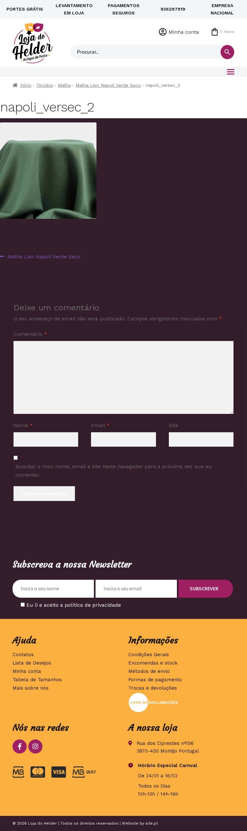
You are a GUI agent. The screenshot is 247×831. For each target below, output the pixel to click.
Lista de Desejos (32, 663)
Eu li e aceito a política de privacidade (73, 605)
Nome (23, 425)
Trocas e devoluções (152, 688)
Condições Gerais (148, 654)
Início (26, 85)
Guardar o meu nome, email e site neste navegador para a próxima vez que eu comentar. (113, 470)
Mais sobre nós (31, 688)
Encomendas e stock (153, 663)
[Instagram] (35, 746)
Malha (64, 85)
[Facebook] (20, 746)
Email (100, 425)
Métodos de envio (149, 671)
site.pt (151, 823)
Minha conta (184, 32)
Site (173, 425)
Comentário (30, 334)
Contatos (23, 654)
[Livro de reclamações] (181, 702)
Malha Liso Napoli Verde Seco (108, 85)
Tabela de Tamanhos (37, 680)
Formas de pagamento (155, 680)
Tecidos (44, 85)
